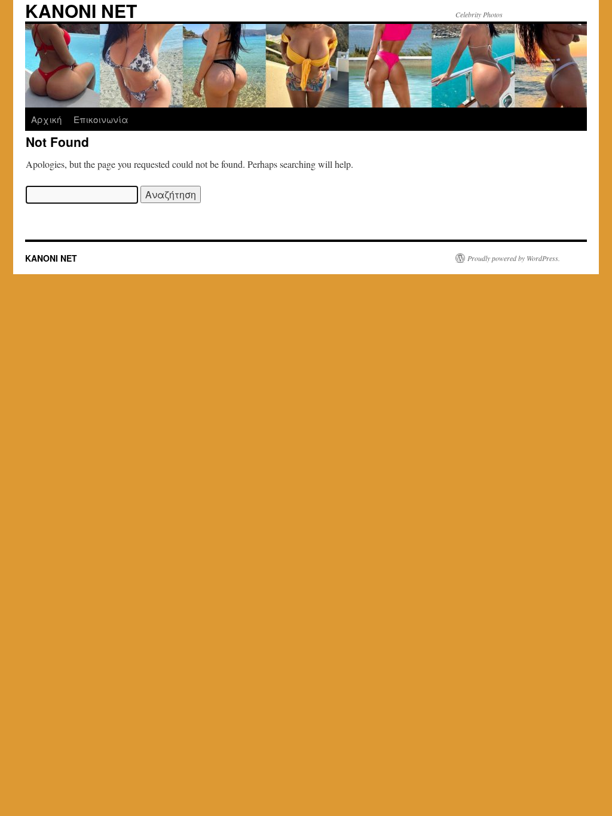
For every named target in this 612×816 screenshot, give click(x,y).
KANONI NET (51, 258)
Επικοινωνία (101, 119)
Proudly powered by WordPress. (513, 258)
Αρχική (46, 119)
